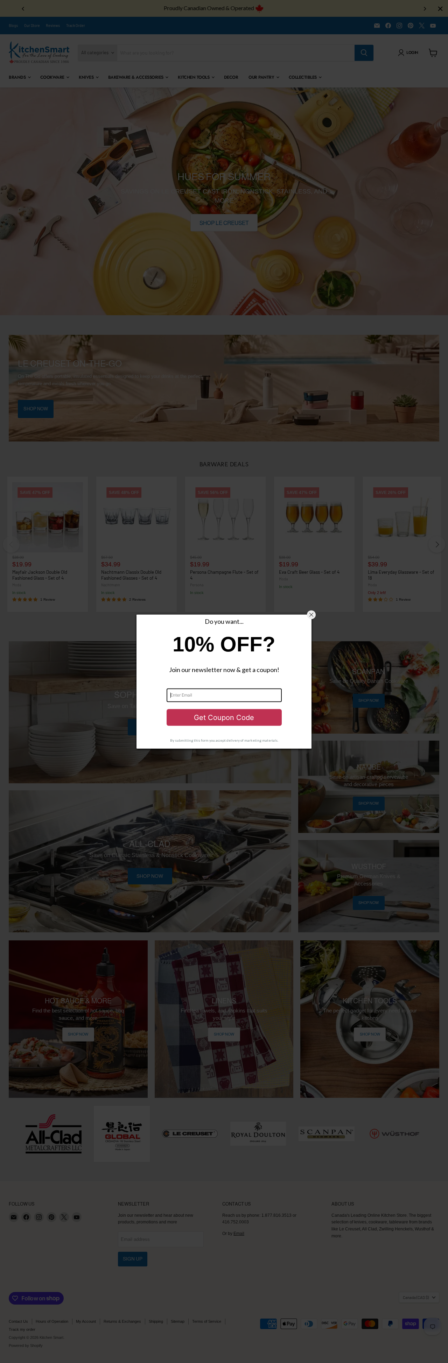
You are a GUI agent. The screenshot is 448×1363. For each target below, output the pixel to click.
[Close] (311, 614)
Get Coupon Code (224, 717)
